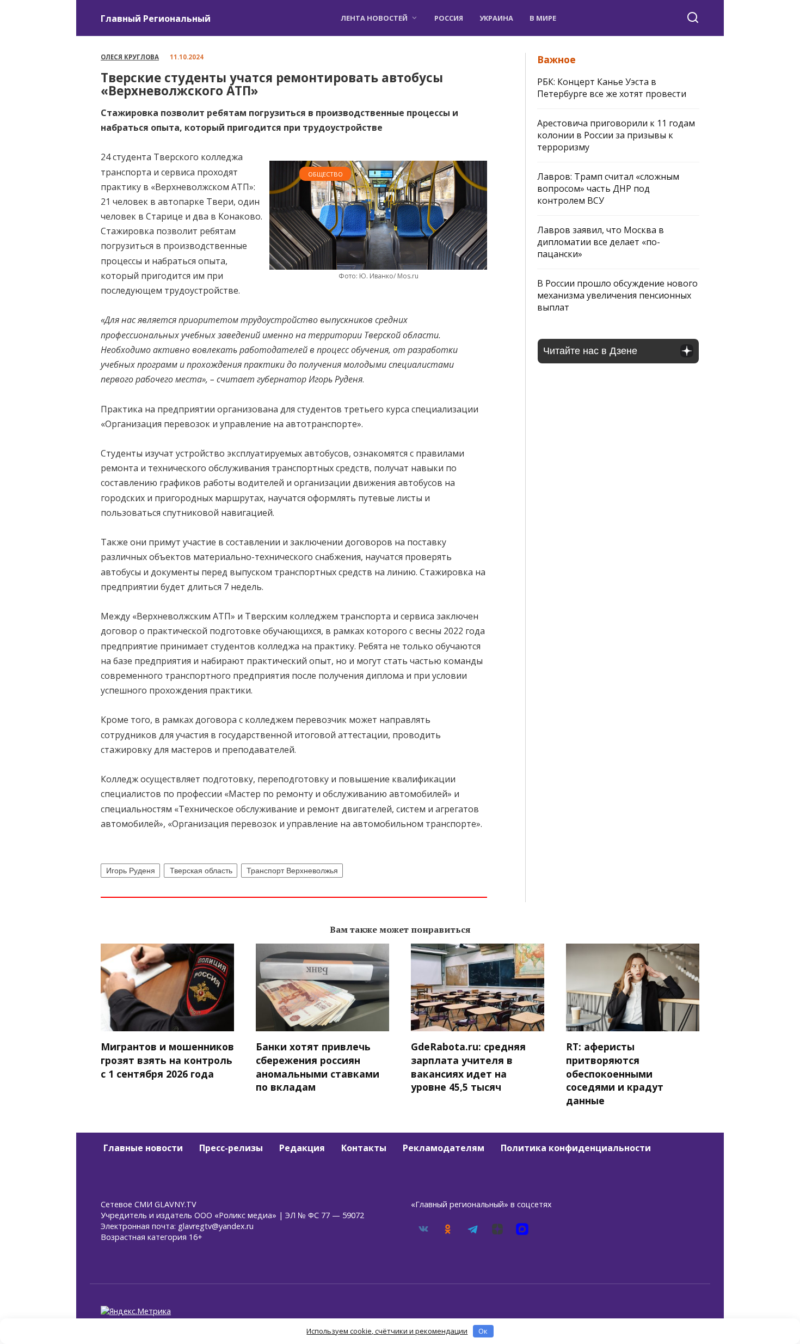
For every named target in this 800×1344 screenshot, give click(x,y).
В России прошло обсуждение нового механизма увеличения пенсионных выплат (617, 295)
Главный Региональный (156, 19)
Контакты (363, 1148)
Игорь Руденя (130, 870)
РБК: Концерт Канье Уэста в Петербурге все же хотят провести (611, 88)
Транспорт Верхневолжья (292, 870)
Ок (483, 1331)
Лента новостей (374, 18)
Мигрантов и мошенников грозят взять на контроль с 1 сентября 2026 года (167, 1060)
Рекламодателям (443, 1148)
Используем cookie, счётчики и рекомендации (386, 1331)
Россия (448, 18)
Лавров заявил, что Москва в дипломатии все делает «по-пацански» (600, 242)
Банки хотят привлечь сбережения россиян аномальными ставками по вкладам (317, 1066)
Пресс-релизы (231, 1148)
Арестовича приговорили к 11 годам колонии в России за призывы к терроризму (616, 135)
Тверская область (201, 870)
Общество (325, 174)
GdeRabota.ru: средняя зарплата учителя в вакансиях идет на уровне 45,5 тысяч (468, 1066)
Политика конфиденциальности (576, 1148)
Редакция (302, 1148)
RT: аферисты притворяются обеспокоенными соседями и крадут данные (614, 1073)
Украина (496, 18)
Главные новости (143, 1148)
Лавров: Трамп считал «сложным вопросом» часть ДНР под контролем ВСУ (608, 188)
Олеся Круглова (130, 57)
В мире (543, 18)
